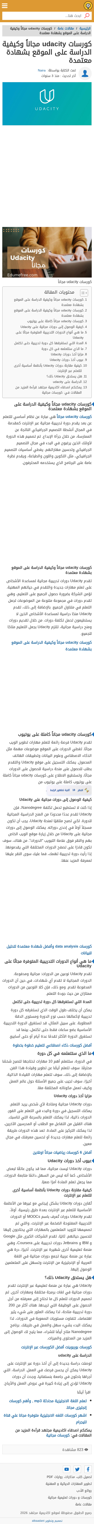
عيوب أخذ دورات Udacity (67, 360)
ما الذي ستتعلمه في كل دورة (63, 349)
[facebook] (88, 1469)
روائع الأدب (84, 1491)
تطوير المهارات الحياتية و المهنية (69, 1484)
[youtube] (66, 1469)
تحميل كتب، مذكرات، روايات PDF (69, 1477)
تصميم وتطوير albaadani (47, 1520)
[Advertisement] (47, 177)
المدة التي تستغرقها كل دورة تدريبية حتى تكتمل (49, 343)
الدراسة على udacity (67, 381)
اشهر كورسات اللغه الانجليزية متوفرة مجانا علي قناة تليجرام (45, 1419)
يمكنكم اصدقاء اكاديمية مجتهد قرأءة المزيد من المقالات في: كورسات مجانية (48, 390)
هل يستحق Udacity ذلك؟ (64, 376)
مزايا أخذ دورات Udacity (67, 354)
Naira (42, 70)
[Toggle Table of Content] (82, 293)
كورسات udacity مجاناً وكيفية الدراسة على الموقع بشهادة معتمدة (49, 302)
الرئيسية (85, 28)
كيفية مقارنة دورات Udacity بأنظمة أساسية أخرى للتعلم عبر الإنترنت (48, 368)
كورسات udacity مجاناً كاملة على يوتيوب (55, 321)
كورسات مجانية (58, 1435)
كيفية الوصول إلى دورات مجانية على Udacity (52, 327)
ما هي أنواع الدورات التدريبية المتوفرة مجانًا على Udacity (50, 335)
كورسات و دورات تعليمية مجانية (70, 1497)
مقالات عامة (83, 1504)
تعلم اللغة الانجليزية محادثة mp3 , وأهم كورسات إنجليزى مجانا (48, 1404)
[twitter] (77, 1469)
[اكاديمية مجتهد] (88, 5)
